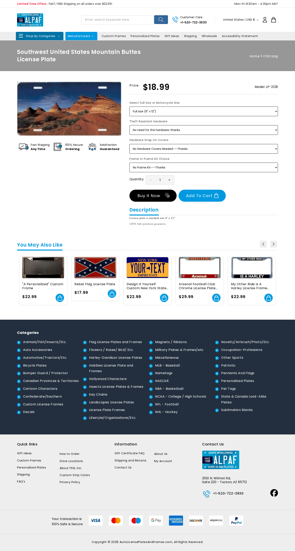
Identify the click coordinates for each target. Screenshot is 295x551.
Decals (29, 412)
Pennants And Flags (237, 373)
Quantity (136, 179)
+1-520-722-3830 (193, 22)
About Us (161, 454)
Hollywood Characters (108, 379)
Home (254, 56)
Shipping (23, 474)
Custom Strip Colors (75, 475)
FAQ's (21, 481)
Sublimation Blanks (237, 410)
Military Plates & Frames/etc (179, 350)
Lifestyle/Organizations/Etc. (112, 417)
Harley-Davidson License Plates (115, 357)
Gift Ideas (24, 453)
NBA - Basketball (169, 388)
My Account (163, 461)
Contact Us (123, 467)
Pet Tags (228, 388)
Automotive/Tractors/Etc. (45, 357)
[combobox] (117, 19)
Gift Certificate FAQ (130, 453)
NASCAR (162, 381)
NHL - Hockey (166, 412)
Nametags (164, 373)
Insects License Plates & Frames (116, 386)
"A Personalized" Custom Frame (42, 286)
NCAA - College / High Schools (180, 396)
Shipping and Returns (130, 460)
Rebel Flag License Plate (94, 284)
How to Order (69, 454)
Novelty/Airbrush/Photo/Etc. (245, 342)
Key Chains (98, 394)
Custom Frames (29, 460)
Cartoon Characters (40, 388)
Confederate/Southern (42, 396)
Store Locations (71, 461)
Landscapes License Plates (111, 402)
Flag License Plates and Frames (115, 342)
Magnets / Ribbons (171, 342)
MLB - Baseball (167, 365)
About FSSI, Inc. (71, 468)
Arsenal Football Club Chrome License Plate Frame (197, 286)
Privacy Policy (70, 482)
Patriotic (228, 365)
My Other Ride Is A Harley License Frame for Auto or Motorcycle (250, 286)
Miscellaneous (167, 357)
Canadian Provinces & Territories (51, 381)
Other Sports (232, 357)
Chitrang (270, 56)
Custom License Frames (43, 404)
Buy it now (148, 195)
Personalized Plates (237, 381)
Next (273, 244)
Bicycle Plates (35, 365)
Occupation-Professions (241, 350)
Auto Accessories (37, 350)
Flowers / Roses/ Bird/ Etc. (111, 350)
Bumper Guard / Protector (45, 373)
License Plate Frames (107, 410)
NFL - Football (167, 404)
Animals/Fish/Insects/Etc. (45, 342)
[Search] (161, 19)
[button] (39, 36)
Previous (263, 244)
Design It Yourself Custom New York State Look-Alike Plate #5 (147, 286)
